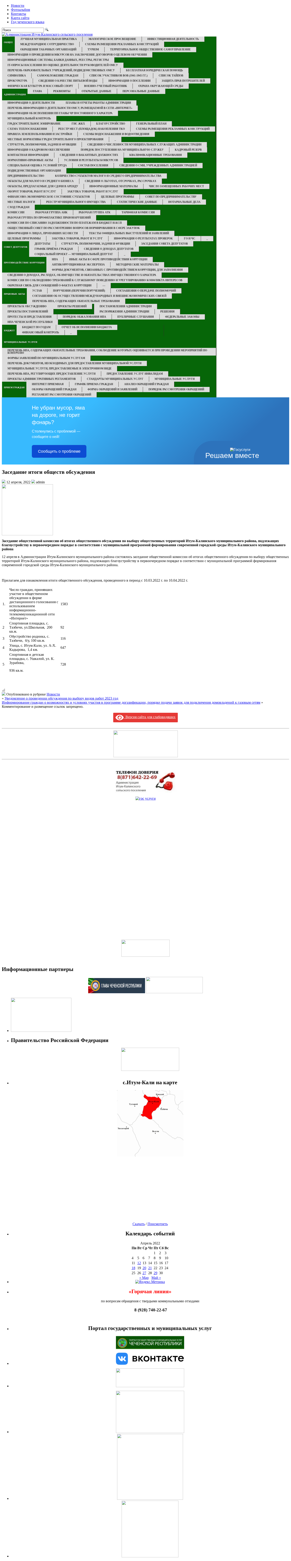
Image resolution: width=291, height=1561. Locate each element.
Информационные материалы (113, 186)
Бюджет (9, 330)
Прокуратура (17, 80)
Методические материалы (137, 264)
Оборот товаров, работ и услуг (32, 191)
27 (144, 1273)
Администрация (15, 94)
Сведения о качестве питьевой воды (67, 80)
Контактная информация (28, 155)
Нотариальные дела (184, 202)
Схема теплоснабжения (27, 128)
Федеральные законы (182, 316)
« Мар (144, 1278)
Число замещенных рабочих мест (176, 186)
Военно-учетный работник (105, 86)
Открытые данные (96, 91)
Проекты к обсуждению (27, 306)
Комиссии (16, 212)
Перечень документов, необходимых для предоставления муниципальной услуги (74, 363)
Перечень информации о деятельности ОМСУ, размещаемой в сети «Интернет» (70, 108)
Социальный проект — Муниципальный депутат (74, 254)
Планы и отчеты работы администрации (98, 102)
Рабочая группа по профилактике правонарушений (49, 217)
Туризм (93, 49)
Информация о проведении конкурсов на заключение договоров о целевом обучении (77, 54)
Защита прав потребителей (183, 80)
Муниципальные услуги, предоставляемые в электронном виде (60, 368)
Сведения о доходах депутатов (108, 249)
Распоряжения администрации (124, 311)
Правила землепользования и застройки (40, 134)
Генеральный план (151, 123)
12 (139, 1263)
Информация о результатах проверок (143, 238)
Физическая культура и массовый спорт (40, 86)
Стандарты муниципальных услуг (115, 379)
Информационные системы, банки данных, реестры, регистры (58, 59)
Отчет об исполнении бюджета (87, 327)
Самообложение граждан (57, 75)
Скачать (139, 1224)
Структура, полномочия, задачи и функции (42, 144)
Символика (17, 75)
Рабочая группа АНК (51, 212)
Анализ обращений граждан (146, 384)
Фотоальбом (20, 10)
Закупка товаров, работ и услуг (92, 191)
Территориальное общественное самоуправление (150, 49)
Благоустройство (110, 123)
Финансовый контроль (40, 332)
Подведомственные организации (34, 170)
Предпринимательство (26, 175)
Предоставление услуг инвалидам (135, 373)
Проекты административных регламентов (42, 379)
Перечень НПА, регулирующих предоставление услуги (51, 373)
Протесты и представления (30, 316)
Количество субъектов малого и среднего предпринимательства (108, 175)
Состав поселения (93, 165)
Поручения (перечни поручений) (79, 290)
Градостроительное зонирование (34, 123)
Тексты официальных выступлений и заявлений (129, 233)
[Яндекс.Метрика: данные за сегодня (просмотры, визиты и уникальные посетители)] (150, 1282)
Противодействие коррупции (24, 262)
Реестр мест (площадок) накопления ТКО (91, 128)
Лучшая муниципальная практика (48, 39)
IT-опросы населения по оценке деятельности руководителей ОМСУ (63, 65)
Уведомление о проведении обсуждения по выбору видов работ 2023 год (61, 698)
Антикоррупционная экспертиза (78, 264)
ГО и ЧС (189, 238)
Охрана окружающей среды (160, 86)
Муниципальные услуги (20, 342)
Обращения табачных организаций (48, 49)
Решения (167, 311)
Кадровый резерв (188, 149)
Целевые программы (117, 196)
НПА (55, 259)
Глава (37, 91)
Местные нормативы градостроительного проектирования (55, 139)
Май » (156, 1278)
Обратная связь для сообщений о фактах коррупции (49, 285)
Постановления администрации (126, 306)
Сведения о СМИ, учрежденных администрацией (158, 165)
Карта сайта (20, 18)
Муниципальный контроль (29, 118)
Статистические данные (137, 202)
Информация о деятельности (31, 102)
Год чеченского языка (27, 22)
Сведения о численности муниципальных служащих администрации (144, 144)
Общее (8, 42)
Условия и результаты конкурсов (91, 160)
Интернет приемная (48, 384)
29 (155, 1273)
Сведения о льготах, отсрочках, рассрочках (120, 181)
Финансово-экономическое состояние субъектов (49, 196)
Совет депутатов (15, 247)
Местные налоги (21, 202)
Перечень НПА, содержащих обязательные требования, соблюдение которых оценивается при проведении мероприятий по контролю (107, 351)
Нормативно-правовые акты (30, 160)
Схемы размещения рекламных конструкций (122, 44)
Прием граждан (14, 387)
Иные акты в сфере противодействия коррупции (108, 259)
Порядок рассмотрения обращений (176, 389)
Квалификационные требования (155, 155)
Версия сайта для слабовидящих (150, 717)
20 (144, 1268)
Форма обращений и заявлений (112, 389)
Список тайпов (171, 75)
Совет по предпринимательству (171, 196)
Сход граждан (18, 207)
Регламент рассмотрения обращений (61, 394)
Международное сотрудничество (47, 44)
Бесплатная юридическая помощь (154, 70)
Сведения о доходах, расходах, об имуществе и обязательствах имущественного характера (82, 275)
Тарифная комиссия (138, 212)
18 (133, 1268)
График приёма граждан (54, 249)
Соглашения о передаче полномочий (146, 290)
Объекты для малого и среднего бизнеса (41, 181)
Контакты (18, 14)
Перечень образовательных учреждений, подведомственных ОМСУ (61, 70)
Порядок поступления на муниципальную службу (122, 149)
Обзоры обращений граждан (54, 389)
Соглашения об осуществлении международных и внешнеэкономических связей (99, 295)
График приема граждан (94, 384)
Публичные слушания (135, 316)
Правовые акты (14, 294)
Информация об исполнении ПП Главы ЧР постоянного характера (60, 113)
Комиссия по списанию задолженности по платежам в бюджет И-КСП (65, 222)
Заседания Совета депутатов (164, 243)
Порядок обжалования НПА (84, 316)
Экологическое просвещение (112, 39)
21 (150, 1268)
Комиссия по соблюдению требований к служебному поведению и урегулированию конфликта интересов (95, 280)
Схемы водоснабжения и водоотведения (116, 134)
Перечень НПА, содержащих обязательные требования (76, 301)
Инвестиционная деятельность (173, 39)
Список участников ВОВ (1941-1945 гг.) (118, 75)
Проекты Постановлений (28, 311)
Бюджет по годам (36, 327)
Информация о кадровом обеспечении (39, 149)
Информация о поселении (129, 80)
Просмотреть (158, 1224)
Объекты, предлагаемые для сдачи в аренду (43, 186)
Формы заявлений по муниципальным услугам (46, 358)
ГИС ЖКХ (78, 123)
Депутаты (42, 243)
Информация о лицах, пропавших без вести (43, 233)
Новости (17, 5)
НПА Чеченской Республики (30, 322)
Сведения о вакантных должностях (89, 155)
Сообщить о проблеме (59, 451)
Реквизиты (61, 91)
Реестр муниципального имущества (76, 202)
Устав (37, 290)
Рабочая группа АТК (94, 212)
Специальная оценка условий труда (37, 165)
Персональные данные (141, 91)
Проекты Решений (72, 306)
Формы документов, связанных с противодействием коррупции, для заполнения (117, 269)
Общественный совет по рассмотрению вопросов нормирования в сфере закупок (74, 228)
